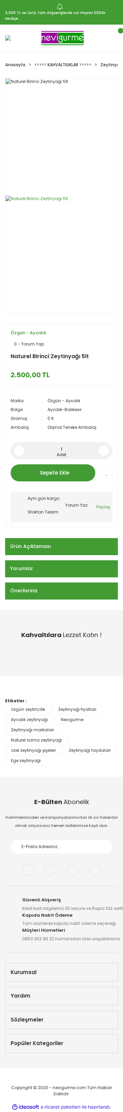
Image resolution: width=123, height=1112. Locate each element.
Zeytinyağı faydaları (90, 750)
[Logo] (62, 38)
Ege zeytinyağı (26, 760)
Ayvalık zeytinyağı (29, 719)
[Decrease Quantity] (19, 451)
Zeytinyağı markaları (32, 730)
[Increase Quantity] (104, 451)
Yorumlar (21, 568)
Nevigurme (72, 719)
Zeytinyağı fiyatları (77, 709)
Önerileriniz (24, 590)
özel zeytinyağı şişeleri (33, 750)
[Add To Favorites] (106, 473)
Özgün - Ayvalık (28, 332)
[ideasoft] (25, 1107)
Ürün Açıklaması (30, 546)
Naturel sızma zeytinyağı (36, 740)
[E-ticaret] (61, 1107)
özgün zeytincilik (28, 709)
